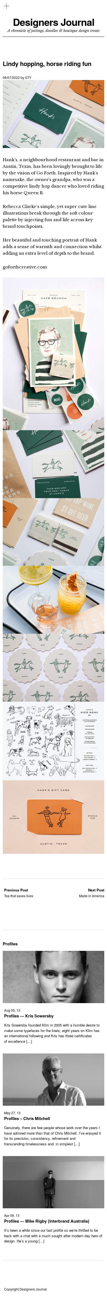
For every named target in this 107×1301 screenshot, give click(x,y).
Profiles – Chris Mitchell (27, 1118)
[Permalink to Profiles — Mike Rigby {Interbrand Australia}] (53, 1206)
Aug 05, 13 (12, 1010)
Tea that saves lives (18, 892)
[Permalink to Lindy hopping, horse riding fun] (53, 146)
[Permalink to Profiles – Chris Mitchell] (53, 1104)
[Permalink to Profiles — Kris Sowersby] (53, 1001)
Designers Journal (53, 22)
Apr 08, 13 (11, 1215)
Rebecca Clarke (19, 206)
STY (28, 77)
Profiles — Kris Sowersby (29, 1016)
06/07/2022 (11, 77)
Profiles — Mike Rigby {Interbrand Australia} (46, 1221)
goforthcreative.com (25, 267)
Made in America (91, 892)
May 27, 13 (12, 1112)
